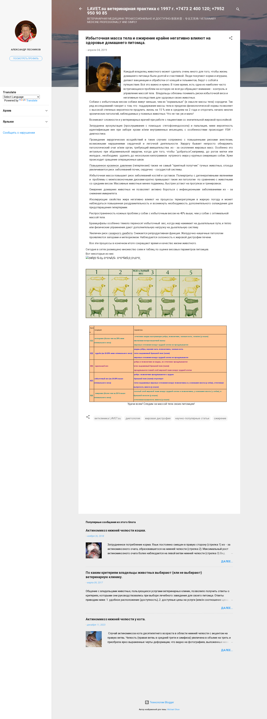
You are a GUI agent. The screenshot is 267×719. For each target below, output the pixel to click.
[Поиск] (238, 9)
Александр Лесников (26, 49)
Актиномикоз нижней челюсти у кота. (115, 619)
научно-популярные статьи (192, 418)
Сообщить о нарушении (19, 132)
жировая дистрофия (158, 418)
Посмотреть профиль (26, 58)
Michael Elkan (173, 709)
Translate (31, 100)
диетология (133, 418)
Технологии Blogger (161, 702)
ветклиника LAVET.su (108, 418)
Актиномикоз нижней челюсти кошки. (116, 530)
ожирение (220, 418)
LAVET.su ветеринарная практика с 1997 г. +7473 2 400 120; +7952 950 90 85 (155, 11)
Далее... (227, 561)
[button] (230, 38)
